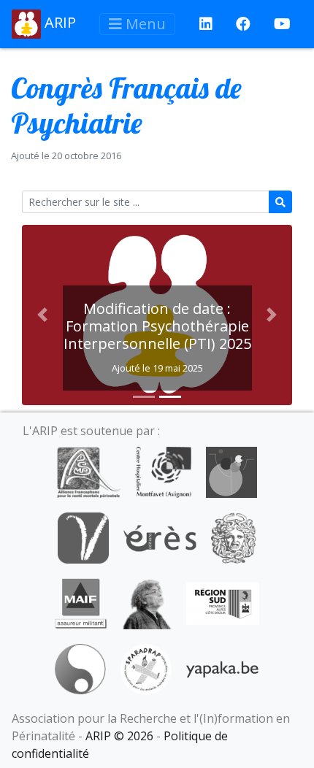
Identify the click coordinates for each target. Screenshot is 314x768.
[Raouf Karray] (147, 602)
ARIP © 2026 (119, 736)
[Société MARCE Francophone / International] (79, 668)
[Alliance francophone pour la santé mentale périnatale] (88, 471)
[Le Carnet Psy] (234, 537)
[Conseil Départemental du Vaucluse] (83, 537)
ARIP (58, 22)
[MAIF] (80, 602)
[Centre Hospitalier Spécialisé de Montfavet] (163, 471)
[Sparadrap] (146, 668)
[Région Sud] (223, 602)
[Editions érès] (160, 537)
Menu (144, 24)
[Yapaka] (223, 668)
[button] (42, 315)
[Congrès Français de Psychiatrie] (231, 471)
